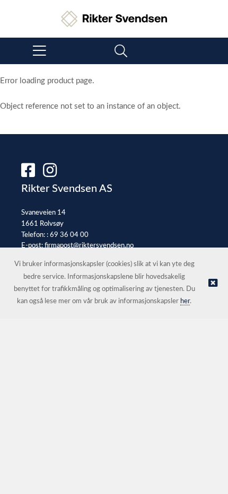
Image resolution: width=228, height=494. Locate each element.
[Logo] (114, 13)
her (185, 301)
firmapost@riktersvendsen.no (89, 245)
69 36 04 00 (69, 235)
